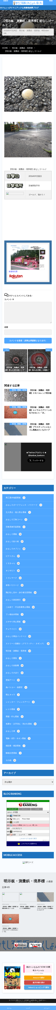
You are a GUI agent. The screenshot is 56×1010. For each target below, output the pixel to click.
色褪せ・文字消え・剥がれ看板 (21, 724)
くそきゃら (12, 563)
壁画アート (12, 680)
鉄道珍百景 (13, 271)
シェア (28, 1008)
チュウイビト (13, 629)
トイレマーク (13, 578)
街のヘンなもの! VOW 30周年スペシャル (38, 969)
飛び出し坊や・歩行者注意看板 (21, 592)
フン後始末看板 (14, 614)
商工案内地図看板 (15, 497)
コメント (9, 299)
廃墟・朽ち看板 (14, 716)
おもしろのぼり (14, 673)
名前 (6, 327)
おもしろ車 (12, 731)
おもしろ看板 (13, 534)
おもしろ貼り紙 (14, 541)
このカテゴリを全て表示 (28, 838)
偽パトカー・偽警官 (16, 687)
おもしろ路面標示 (15, 600)
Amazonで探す (39, 978)
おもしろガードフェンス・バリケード (23, 505)
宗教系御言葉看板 (15, 527)
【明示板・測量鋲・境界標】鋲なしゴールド (23, 51)
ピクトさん (12, 556)
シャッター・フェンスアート (20, 702)
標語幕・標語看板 (15, 745)
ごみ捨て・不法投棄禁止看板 (20, 607)
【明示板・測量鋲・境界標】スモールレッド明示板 (40, 391)
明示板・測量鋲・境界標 (29, 30)
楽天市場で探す (39, 982)
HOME (5, 48)
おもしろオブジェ (15, 548)
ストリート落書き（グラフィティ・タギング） (27, 643)
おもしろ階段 (13, 658)
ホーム (9, 1008)
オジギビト (12, 570)
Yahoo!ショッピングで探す (38, 987)
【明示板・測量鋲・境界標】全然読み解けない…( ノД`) (10, 907)
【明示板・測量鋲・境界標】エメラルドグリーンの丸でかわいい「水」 (40, 410)
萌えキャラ (12, 694)
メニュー (47, 1008)
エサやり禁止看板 (15, 621)
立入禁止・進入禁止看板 (18, 512)
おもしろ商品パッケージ (18, 636)
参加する (46, 840)
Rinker (41, 973)
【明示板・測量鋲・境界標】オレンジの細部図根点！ (28, 907)
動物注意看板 (13, 753)
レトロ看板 (12, 709)
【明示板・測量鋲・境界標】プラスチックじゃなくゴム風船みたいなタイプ (40, 427)
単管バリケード (14, 585)
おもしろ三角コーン (16, 519)
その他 (11, 760)
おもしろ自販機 (14, 665)
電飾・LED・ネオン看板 (18, 738)
